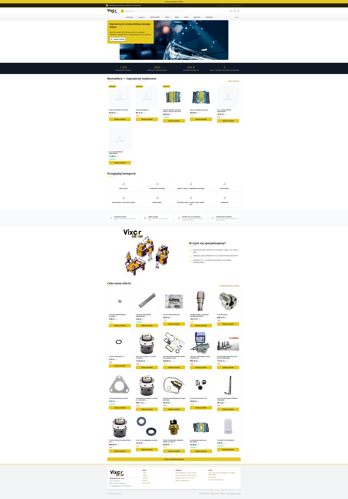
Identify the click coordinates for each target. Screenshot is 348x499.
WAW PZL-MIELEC (155, 17)
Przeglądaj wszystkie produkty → (230, 286)
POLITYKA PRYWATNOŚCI (215, 480)
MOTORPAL (197, 17)
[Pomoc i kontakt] (234, 11)
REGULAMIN (212, 477)
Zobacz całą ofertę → (234, 81)
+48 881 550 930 (118, 39)
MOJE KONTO (146, 483)
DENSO (186, 17)
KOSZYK (144, 480)
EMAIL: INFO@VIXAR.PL (182, 480)
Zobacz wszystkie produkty (174, 459)
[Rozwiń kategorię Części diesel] (135, 17)
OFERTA (144, 475)
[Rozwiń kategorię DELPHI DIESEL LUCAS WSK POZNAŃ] (181, 17)
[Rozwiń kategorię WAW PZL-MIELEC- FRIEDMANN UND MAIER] (162, 17)
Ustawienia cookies (235, 494)
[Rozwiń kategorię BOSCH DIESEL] (171, 17)
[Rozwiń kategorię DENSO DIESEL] (190, 17)
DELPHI (177, 17)
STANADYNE (209, 17)
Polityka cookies (215, 493)
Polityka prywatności (204, 493)
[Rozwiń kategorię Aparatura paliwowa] (147, 17)
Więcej (236, 17)
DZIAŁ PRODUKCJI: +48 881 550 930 (186, 475)
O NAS (144, 473)
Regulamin (223, 493)
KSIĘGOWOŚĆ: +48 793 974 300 (184, 478)
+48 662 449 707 (222, 5)
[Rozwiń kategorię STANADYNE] (215, 17)
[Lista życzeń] (231, 11)
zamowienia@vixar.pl (235, 5)
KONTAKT (145, 478)
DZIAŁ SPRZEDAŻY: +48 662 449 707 (186, 473)
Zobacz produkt (120, 119)
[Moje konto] (238, 11)
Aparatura (142, 17)
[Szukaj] (122, 11)
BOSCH (167, 17)
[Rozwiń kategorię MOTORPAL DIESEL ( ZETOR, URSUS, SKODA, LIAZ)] (202, 17)
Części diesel (129, 17)
